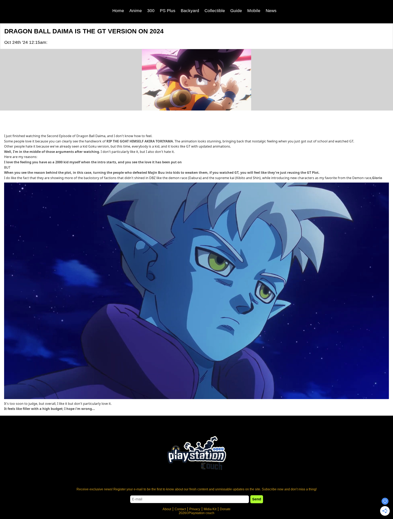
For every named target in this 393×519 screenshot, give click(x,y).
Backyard (190, 10)
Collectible (214, 10)
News (271, 10)
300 (151, 10)
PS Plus (167, 10)
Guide (236, 10)
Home (118, 10)
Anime (135, 10)
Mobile (253, 10)
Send (256, 499)
